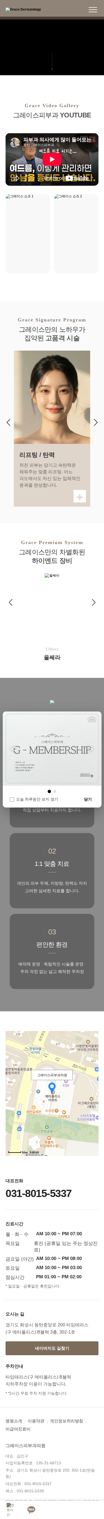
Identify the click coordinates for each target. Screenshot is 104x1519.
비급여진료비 (18, 1429)
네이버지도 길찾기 (52, 1348)
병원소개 (14, 1421)
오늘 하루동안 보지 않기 (37, 799)
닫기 (88, 799)
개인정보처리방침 (66, 1421)
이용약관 (36, 1421)
